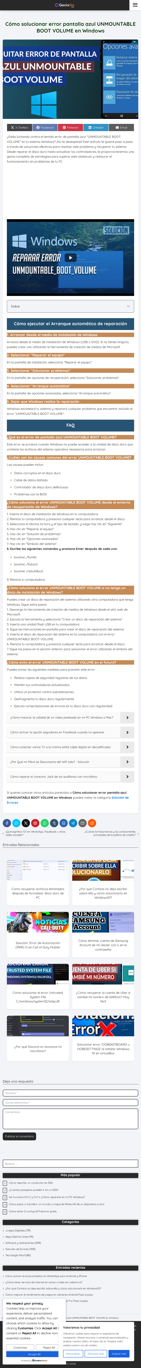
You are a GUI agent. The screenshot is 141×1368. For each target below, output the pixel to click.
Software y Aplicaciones (20, 1242)
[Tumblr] (54, 823)
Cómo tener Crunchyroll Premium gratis (33, 1211)
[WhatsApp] (45, 823)
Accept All (34, 1354)
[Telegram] (73, 823)
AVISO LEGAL (69, 1363)
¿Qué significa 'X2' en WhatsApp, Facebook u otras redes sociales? (35, 833)
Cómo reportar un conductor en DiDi (31, 1182)
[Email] (82, 823)
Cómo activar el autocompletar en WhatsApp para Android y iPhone (46, 1276)
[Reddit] (92, 823)
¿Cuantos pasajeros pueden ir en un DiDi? (33, 1189)
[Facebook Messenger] (16, 823)
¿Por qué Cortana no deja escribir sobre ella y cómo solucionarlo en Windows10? (53, 1288)
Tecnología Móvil (15, 1255)
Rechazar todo (96, 1353)
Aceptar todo (119, 1353)
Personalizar (73, 1353)
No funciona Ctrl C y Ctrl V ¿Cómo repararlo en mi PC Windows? (47, 1197)
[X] (26, 823)
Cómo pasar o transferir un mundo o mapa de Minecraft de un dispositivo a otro (56, 1204)
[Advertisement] (70, 192)
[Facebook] (7, 823)
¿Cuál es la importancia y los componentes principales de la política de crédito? (110, 833)
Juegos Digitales (15, 1230)
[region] (96, 1341)
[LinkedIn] (63, 823)
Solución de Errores (17, 1249)
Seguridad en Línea (17, 1236)
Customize (20, 1347)
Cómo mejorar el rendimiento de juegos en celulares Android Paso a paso (49, 1294)
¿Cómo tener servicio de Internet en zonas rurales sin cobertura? (44, 1282)
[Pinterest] (35, 823)
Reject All (49, 1347)
